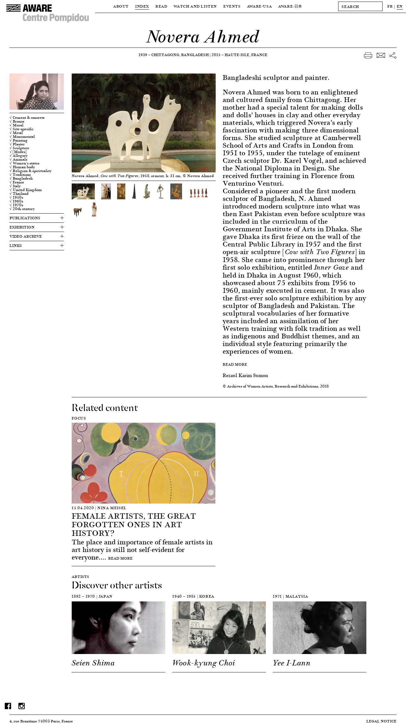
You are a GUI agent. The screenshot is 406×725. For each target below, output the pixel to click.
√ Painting (19, 140)
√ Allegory (19, 155)
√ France (17, 182)
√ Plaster (17, 144)
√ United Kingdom (26, 190)
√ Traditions (20, 174)
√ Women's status (24, 163)
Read (161, 6)
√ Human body (22, 167)
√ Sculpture (19, 148)
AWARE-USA (259, 6)
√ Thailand (19, 194)
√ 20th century (22, 209)
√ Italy (15, 186)
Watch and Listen (195, 6)
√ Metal (16, 133)
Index (142, 6)
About (121, 6)
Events (232, 6)
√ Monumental (22, 136)
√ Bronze (17, 121)
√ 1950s (16, 197)
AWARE (290, 6)
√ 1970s (16, 205)
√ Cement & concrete (27, 117)
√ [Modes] (18, 152)
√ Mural (16, 125)
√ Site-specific (21, 129)
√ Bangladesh (21, 178)
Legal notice (381, 721)
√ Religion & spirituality (30, 171)
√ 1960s (16, 201)
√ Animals (18, 159)
